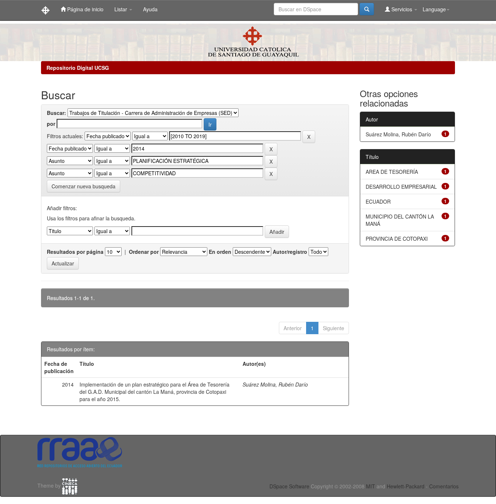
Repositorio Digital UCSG (77, 67)
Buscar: (56, 112)
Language (434, 9)
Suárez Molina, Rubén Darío (275, 384)
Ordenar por (144, 251)
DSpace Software (289, 486)
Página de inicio (84, 9)
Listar (121, 9)
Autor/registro (290, 251)
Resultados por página (75, 251)
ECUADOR (378, 201)
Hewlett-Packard (405, 486)
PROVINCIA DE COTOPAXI (397, 238)
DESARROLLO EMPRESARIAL (401, 186)
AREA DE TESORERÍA (392, 171)
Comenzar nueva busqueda (83, 186)
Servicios (402, 9)
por (51, 123)
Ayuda (150, 9)
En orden (220, 251)
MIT (370, 486)
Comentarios (444, 486)
